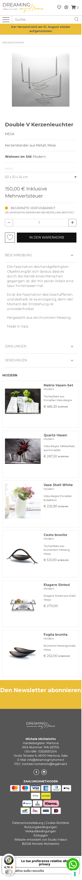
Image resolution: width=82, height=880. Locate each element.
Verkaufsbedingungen (40, 831)
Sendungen (16, 360)
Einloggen (41, 835)
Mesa (9, 134)
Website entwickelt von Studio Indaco (40, 839)
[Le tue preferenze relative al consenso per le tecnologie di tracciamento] (75, 874)
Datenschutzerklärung (27, 823)
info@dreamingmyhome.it (45, 760)
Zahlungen (15, 346)
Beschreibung (18, 255)
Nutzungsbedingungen (40, 827)
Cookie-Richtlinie (57, 823)
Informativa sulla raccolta (24, 871)
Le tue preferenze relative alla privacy (44, 862)
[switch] (8, 872)
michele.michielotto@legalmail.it (44, 764)
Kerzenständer (13, 42)
